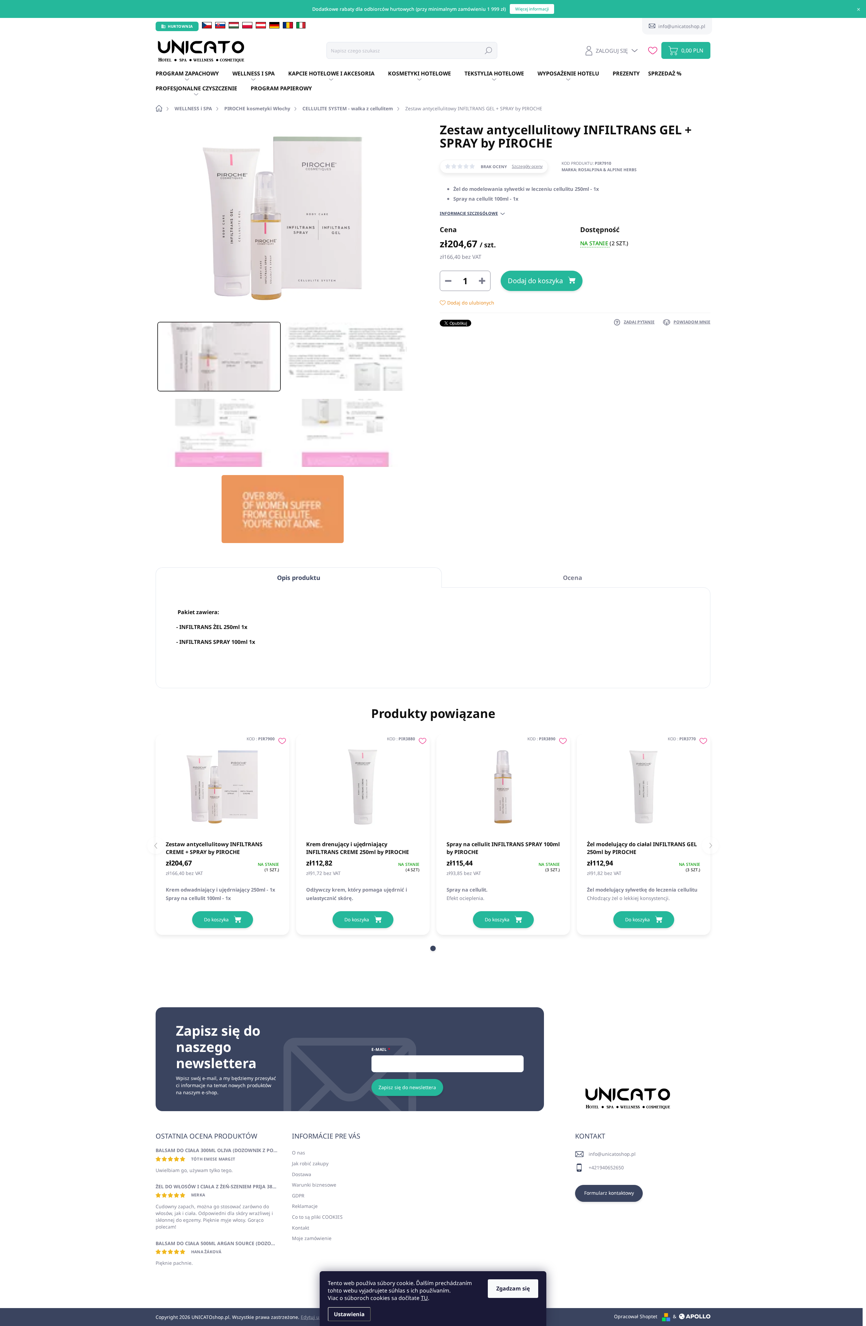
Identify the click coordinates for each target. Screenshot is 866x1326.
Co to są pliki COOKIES (317, 1217)
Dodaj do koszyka (535, 280)
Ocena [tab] (572, 578)
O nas (298, 1152)
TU (424, 1298)
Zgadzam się (513, 1288)
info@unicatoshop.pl (612, 1154)
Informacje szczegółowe (469, 213)
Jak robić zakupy (310, 1163)
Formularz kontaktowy (609, 1193)
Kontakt (300, 1227)
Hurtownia (180, 26)
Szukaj (488, 50)
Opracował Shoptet (635, 1316)
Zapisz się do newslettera (407, 1087)
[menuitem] (194, 73)
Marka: (599, 170)
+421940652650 (606, 1167)
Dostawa (301, 1174)
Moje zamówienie (312, 1238)
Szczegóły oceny (527, 166)
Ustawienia (349, 1314)
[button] (433, 948)
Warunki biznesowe (314, 1185)
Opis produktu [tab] (298, 578)
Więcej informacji (532, 9)
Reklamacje (305, 1206)
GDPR (298, 1195)
